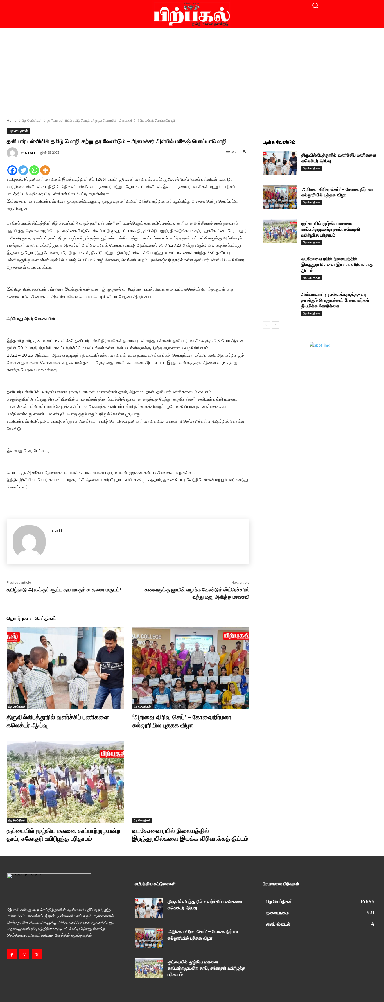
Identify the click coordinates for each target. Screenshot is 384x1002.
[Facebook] (12, 170)
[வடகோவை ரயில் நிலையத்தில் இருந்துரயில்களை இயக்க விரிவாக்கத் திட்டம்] (190, 781)
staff (30, 153)
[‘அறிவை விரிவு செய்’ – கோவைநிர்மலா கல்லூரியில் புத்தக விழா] (190, 668)
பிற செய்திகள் (32, 120)
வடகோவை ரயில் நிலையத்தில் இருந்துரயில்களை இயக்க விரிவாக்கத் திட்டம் (337, 264)
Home (12, 120)
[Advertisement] (192, 70)
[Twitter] (23, 170)
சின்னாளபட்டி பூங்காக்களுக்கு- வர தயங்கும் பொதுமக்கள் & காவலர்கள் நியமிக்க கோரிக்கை (335, 300)
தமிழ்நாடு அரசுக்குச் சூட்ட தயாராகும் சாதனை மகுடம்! (64, 590)
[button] (315, 5)
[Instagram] (24, 954)
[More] (45, 170)
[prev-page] (266, 325)
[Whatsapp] (34, 170)
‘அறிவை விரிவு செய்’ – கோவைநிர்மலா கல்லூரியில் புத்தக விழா (181, 721)
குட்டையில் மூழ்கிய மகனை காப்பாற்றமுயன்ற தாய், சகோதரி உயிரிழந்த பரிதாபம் (330, 229)
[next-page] (275, 325)
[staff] (13, 153)
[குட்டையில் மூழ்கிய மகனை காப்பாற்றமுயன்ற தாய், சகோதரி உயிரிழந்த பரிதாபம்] (65, 781)
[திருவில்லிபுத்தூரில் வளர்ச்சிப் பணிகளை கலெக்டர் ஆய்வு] (65, 668)
